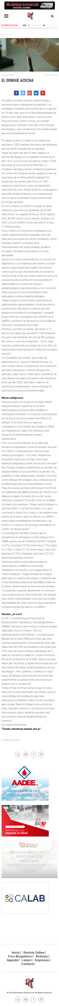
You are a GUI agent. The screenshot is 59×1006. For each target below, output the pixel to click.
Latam (26, 960)
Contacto (28, 964)
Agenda (12, 960)
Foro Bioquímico (20, 956)
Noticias (7, 35)
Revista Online (33, 952)
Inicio (16, 952)
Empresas (42, 960)
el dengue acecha (11, 740)
